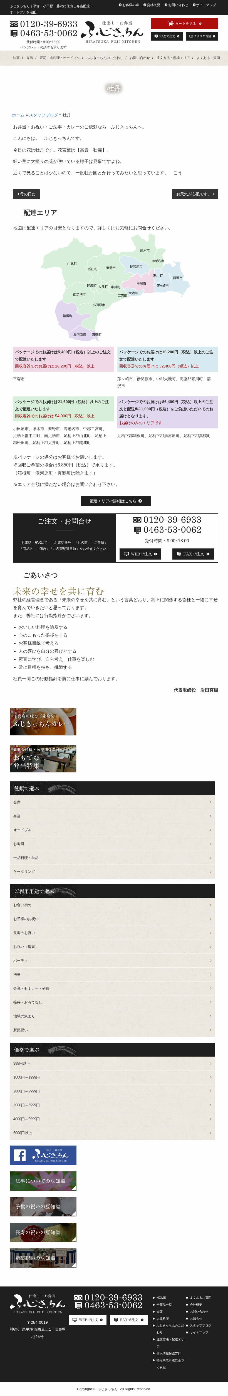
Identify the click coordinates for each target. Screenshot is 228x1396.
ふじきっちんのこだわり (104, 58)
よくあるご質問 (208, 58)
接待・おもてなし (27, 1002)
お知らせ (196, 1318)
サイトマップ (206, 5)
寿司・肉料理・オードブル (60, 58)
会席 (17, 802)
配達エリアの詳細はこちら (113, 501)
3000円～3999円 (26, 1105)
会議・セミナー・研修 (31, 988)
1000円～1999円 (26, 1077)
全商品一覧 (164, 1304)
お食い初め (22, 905)
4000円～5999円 (26, 1119)
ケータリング (24, 872)
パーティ (20, 960)
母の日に (28, 194)
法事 (16, 58)
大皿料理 (163, 1318)
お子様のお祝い (26, 919)
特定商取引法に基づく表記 (170, 1363)
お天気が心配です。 (193, 194)
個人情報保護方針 (169, 1353)
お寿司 (18, 844)
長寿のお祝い (24, 933)
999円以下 (21, 1063)
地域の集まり (24, 1016)
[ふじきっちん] (111, 32)
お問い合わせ (178, 5)
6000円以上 (22, 1133)
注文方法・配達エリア (173, 58)
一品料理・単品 (26, 858)
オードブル (22, 830)
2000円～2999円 (26, 1091)
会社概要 (153, 5)
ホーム (18, 115)
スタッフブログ (43, 115)
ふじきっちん (108, 1389)
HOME (161, 1297)
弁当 (29, 58)
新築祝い (20, 1030)
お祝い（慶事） (26, 947)
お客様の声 (130, 5)
